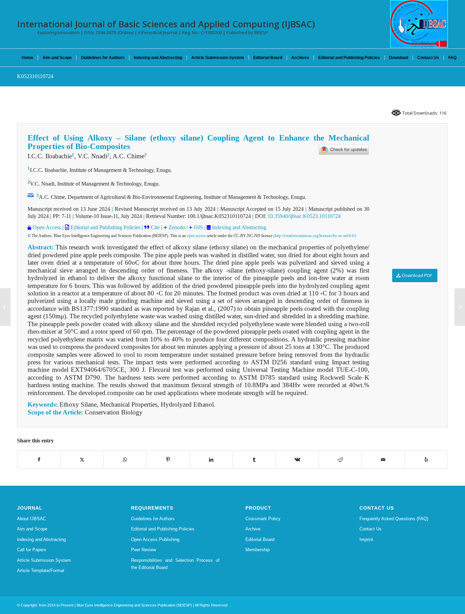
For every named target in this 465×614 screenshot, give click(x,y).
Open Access (47, 227)
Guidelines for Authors (153, 518)
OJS (197, 227)
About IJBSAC (31, 518)
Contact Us (370, 528)
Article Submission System (44, 560)
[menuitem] (27, 57)
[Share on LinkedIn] (211, 459)
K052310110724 (35, 76)
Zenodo (176, 227)
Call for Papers (31, 549)
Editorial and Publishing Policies (104, 227)
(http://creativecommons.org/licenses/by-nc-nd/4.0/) (314, 235)
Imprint (366, 539)
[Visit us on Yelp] (426, 459)
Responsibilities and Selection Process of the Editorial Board (175, 564)
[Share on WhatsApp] (125, 459)
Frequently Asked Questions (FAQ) (393, 518)
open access (196, 235)
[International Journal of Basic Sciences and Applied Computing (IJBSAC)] (419, 24)
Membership (257, 549)
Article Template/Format (40, 570)
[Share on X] (82, 459)
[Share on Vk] (297, 459)
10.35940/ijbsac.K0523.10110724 (304, 216)
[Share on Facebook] (38, 459)
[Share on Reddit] (340, 459)
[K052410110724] (5, 307)
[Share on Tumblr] (254, 459)
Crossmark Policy (262, 518)
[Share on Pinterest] (168, 459)
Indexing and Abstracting (238, 227)
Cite (155, 227)
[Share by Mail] (383, 459)
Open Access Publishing (155, 539)
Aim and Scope (32, 528)
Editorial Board (259, 539)
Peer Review (143, 549)
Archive (252, 528)
